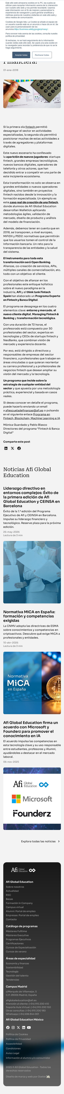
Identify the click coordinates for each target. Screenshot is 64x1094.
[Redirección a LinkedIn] (24, 1027)
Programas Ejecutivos (18, 939)
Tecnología (12, 971)
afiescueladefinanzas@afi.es (24, 410)
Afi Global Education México (24, 1019)
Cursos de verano (16, 951)
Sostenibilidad (14, 967)
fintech (30, 127)
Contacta (11, 919)
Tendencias (12, 979)
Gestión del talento (17, 975)
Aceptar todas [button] (21, 54)
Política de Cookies (17, 1034)
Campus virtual (15, 907)
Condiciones (13, 1048)
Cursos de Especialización (21, 947)
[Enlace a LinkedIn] (6, 448)
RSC (8, 895)
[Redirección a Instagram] (13, 1027)
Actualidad (12, 890)
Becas (9, 899)
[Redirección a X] (18, 1027)
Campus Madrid (16, 986)
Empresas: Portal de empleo (22, 915)
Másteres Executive (17, 935)
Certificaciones (15, 943)
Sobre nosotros (15, 886)
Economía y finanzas (17, 963)
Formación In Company (19, 903)
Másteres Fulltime (16, 931)
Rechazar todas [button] (42, 54)
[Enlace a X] (12, 448)
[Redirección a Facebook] (8, 1027)
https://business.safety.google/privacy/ (31, 29)
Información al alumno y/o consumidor (28, 1057)
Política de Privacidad (18, 1039)
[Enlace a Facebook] (19, 448)
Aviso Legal (12, 1053)
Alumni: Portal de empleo (20, 911)
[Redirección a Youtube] (29, 1027)
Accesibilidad (14, 1043)
